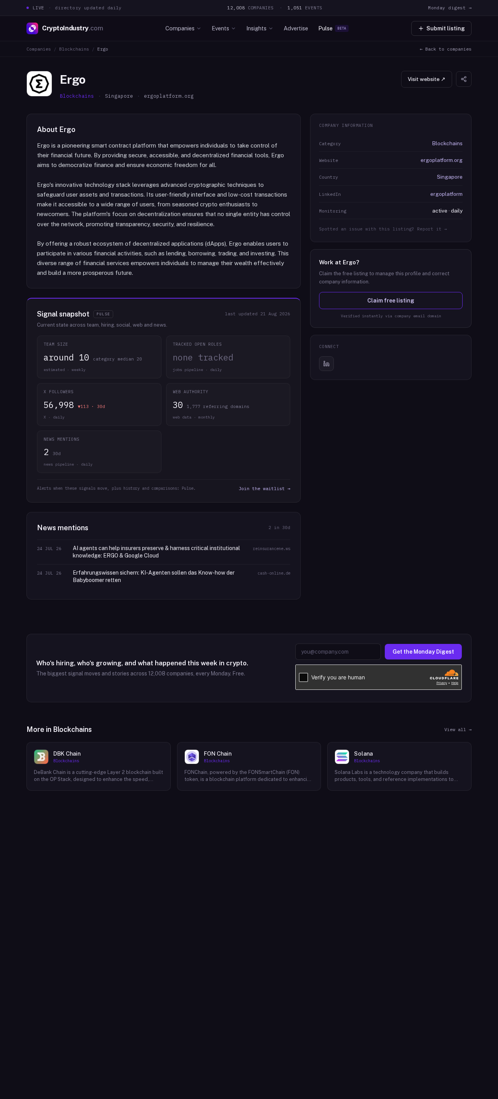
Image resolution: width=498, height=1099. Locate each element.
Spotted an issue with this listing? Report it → (383, 229)
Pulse (332, 28)
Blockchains (74, 49)
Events (220, 28)
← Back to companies (446, 49)
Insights (256, 28)
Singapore (450, 177)
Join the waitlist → (264, 488)
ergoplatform (446, 194)
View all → (458, 729)
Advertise (296, 28)
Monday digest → (450, 8)
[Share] (464, 79)
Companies (180, 28)
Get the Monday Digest (423, 652)
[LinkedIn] (326, 363)
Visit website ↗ (426, 79)
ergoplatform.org (442, 160)
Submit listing (445, 28)
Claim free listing (390, 300)
